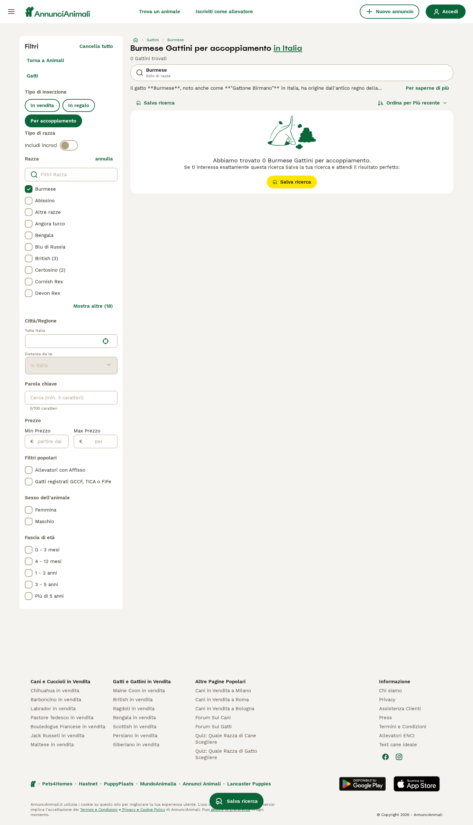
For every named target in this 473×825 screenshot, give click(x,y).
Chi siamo (390, 691)
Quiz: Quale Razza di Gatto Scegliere (226, 754)
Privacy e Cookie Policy (143, 809)
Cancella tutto (96, 46)
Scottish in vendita (134, 727)
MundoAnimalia (158, 784)
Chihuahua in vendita (55, 691)
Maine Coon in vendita (139, 691)
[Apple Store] (416, 784)
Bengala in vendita (134, 718)
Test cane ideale (398, 745)
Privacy (387, 700)
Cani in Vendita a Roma (222, 700)
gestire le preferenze (230, 809)
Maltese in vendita (52, 745)
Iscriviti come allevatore (224, 11)
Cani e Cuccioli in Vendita (60, 681)
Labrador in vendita (53, 709)
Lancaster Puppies (249, 784)
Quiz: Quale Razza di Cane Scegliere (225, 739)
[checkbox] (28, 189)
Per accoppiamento (53, 121)
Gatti (32, 76)
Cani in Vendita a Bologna (224, 709)
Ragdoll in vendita (133, 709)
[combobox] (62, 341)
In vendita (42, 105)
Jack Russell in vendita (57, 736)
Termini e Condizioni (402, 727)
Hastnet (88, 784)
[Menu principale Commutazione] (11, 11)
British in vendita (133, 700)
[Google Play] (362, 784)
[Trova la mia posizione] (105, 341)
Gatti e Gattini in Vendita (142, 681)
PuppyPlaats (119, 784)
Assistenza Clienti (400, 709)
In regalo (78, 105)
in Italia (288, 48)
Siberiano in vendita (136, 745)
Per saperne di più (427, 88)
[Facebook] (385, 756)
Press (385, 718)
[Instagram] (399, 756)
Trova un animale (159, 11)
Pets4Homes (57, 784)
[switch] (69, 145)
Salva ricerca (159, 103)
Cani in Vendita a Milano (223, 691)
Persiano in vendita (135, 736)
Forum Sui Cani (213, 718)
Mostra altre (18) (93, 306)
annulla (104, 159)
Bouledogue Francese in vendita (68, 727)
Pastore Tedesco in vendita (62, 718)
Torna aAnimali (45, 60)
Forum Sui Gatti (213, 727)
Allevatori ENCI (396, 736)
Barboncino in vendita (56, 700)
